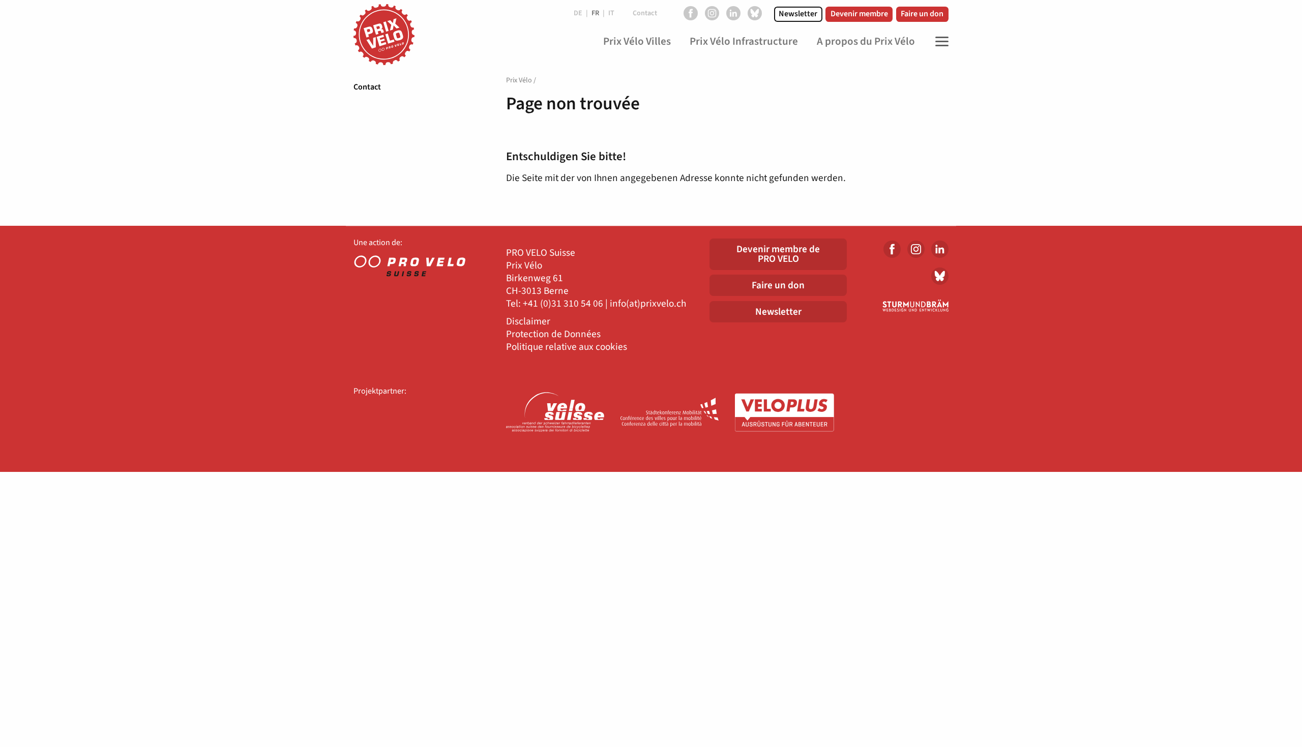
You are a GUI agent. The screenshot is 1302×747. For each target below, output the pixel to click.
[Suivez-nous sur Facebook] (691, 13)
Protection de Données (553, 334)
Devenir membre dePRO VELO (778, 254)
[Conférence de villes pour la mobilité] (670, 413)
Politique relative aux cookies (566, 347)
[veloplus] (784, 413)
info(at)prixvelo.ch (648, 303)
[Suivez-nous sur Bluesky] (755, 13)
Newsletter (798, 13)
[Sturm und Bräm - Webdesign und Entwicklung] (905, 305)
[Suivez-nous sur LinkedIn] (733, 13)
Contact (367, 87)
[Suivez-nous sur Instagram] (712, 13)
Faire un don (922, 13)
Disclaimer (528, 321)
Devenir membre (859, 13)
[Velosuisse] (555, 413)
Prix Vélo (519, 80)
